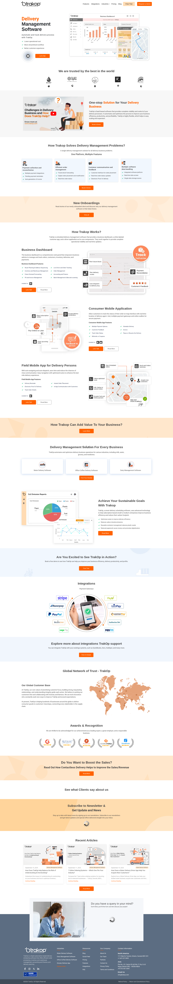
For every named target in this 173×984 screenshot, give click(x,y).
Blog (120, 4)
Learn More (86, 431)
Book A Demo (96, 124)
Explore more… (61, 966)
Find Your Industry (86, 478)
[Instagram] (29, 968)
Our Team (103, 956)
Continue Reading (30, 881)
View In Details (86, 655)
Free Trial (129, 4)
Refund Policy (122, 981)
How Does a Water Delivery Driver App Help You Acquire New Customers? (128, 871)
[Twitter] (33, 968)
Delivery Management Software (54, 867)
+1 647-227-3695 (123, 958)
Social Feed (86, 956)
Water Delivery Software (142, 867)
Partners (103, 960)
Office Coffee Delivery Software (67, 960)
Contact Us (103, 963)
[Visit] (31, 283)
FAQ (84, 969)
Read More (44, 290)
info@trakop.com (123, 975)
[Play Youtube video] (53, 114)
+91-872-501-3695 (123, 968)
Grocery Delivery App (63, 963)
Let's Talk (29, 290)
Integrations (95, 4)
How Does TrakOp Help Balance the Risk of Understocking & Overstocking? (40, 871)
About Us (103, 953)
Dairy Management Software (66, 956)
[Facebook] (25, 968)
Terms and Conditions (107, 969)
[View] (47, 743)
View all (86, 215)
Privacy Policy (104, 966)
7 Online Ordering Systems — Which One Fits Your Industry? (85, 871)
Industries (105, 4)
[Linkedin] (38, 968)
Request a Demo (144, 4)
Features (86, 4)
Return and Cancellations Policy (139, 981)
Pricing (113, 4)
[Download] (98, 342)
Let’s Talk (43, 56)
